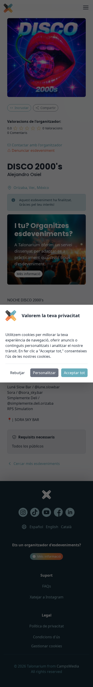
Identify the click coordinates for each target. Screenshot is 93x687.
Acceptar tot (74, 372)
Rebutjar (17, 372)
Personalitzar (44, 372)
